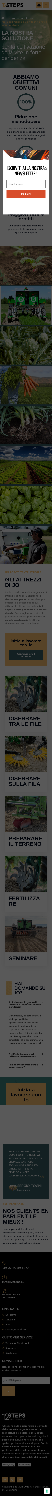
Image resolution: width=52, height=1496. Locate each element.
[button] (45, 167)
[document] (26, 748)
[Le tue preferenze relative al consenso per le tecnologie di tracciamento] (47, 1491)
